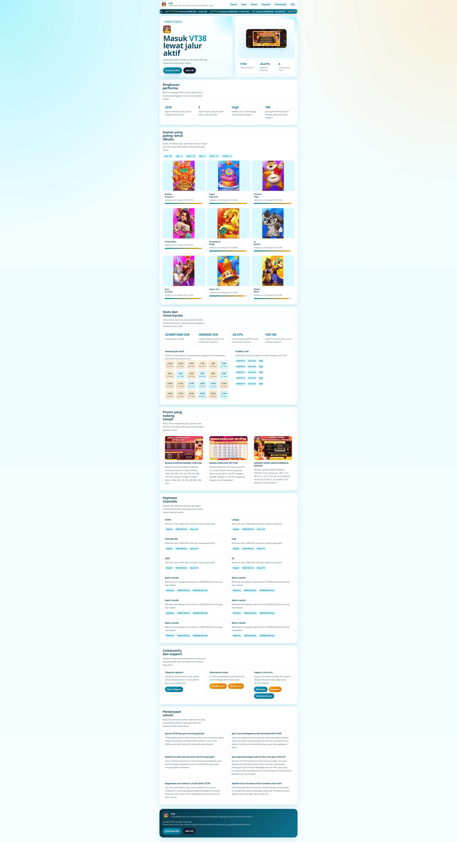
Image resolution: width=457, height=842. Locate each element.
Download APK (173, 70)
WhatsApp (261, 689)
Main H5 (190, 70)
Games (233, 4)
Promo (254, 4)
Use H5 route (236, 686)
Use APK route (218, 686)
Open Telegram (174, 689)
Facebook (275, 689)
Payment (266, 4)
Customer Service (264, 696)
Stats (243, 4)
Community (280, 4)
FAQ (293, 4)
